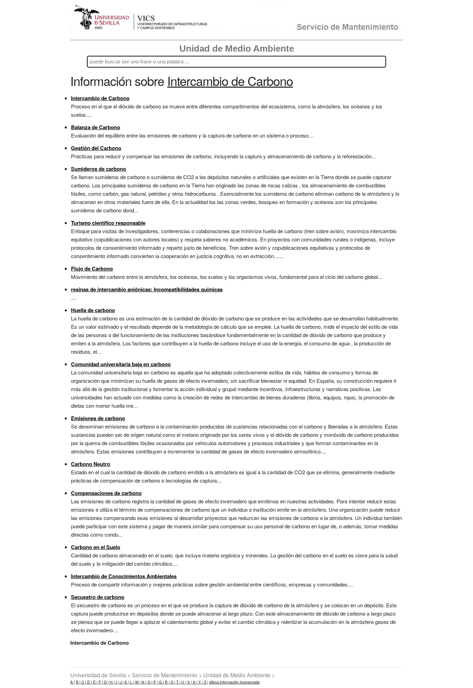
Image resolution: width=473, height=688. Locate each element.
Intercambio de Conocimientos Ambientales (124, 576)
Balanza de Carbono (95, 127)
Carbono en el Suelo (95, 547)
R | (167, 682)
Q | (161, 682)
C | (83, 682)
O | (149, 682)
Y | (200, 682)
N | (143, 682)
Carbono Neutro (90, 464)
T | (177, 682)
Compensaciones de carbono (106, 493)
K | (126, 682)
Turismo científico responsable (108, 223)
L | (131, 682)
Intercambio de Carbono (100, 98)
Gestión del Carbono (96, 148)
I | (117, 682)
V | (189, 682)
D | (89, 682)
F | (100, 682)
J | (121, 682)
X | (194, 682)
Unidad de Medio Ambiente (236, 48)
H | (112, 682)
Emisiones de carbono (98, 418)
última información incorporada (234, 682)
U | (183, 682)
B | (78, 682)
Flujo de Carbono (92, 268)
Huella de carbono (93, 310)
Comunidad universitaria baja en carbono (121, 364)
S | (172, 682)
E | (95, 682)
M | (137, 682)
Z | (205, 682)
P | (155, 682)
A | (72, 682)
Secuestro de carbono (97, 597)
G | (106, 682)
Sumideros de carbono (98, 169)
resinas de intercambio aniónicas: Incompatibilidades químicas (147, 289)
